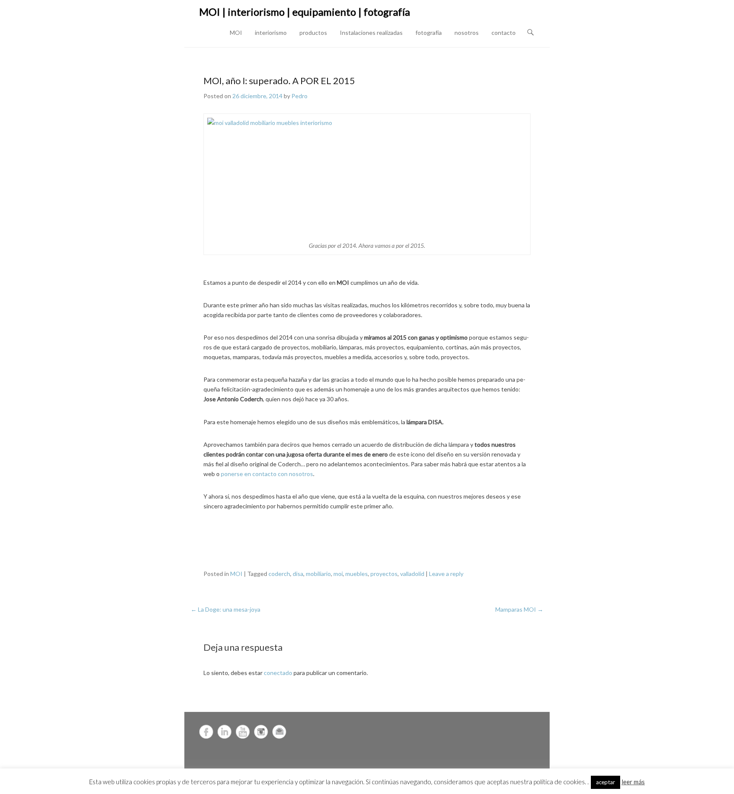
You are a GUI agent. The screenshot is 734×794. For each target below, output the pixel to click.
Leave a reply (446, 573)
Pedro (299, 95)
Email (279, 732)
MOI (236, 32)
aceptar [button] (605, 782)
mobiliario (318, 573)
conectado (278, 672)
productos (313, 32)
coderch (279, 573)
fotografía (428, 32)
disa (298, 573)
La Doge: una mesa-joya (225, 609)
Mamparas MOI (519, 609)
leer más (633, 781)
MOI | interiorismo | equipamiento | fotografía (304, 12)
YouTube (243, 732)
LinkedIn (224, 732)
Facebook (206, 732)
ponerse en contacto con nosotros (267, 473)
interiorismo (271, 32)
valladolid (412, 573)
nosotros (467, 32)
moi (338, 573)
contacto (503, 32)
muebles (356, 573)
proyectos (384, 573)
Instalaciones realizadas (371, 32)
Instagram (261, 732)
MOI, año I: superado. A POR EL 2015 (279, 80)
